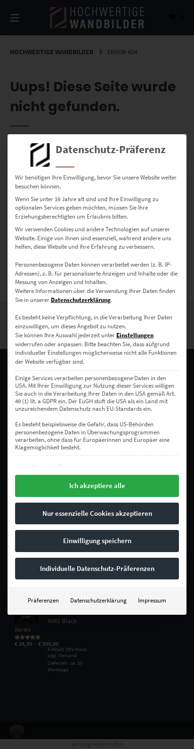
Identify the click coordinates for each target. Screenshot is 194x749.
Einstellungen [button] (135, 335)
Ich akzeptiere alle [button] (97, 485)
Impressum (152, 600)
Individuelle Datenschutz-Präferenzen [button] (97, 568)
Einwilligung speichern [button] (97, 540)
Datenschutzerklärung (81, 300)
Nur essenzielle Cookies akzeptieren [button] (97, 513)
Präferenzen (43, 600)
